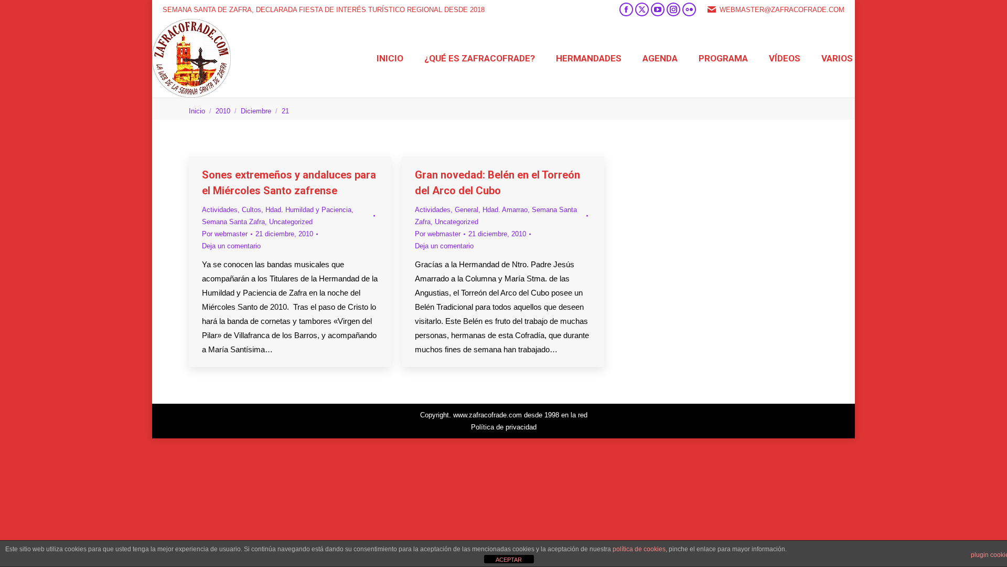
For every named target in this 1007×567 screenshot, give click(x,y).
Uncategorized (291, 222)
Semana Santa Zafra (233, 222)
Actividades (220, 210)
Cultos (251, 210)
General (466, 210)
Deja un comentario (231, 246)
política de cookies (639, 549)
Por (225, 234)
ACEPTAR (509, 559)
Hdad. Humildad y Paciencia (308, 210)
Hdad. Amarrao (505, 210)
